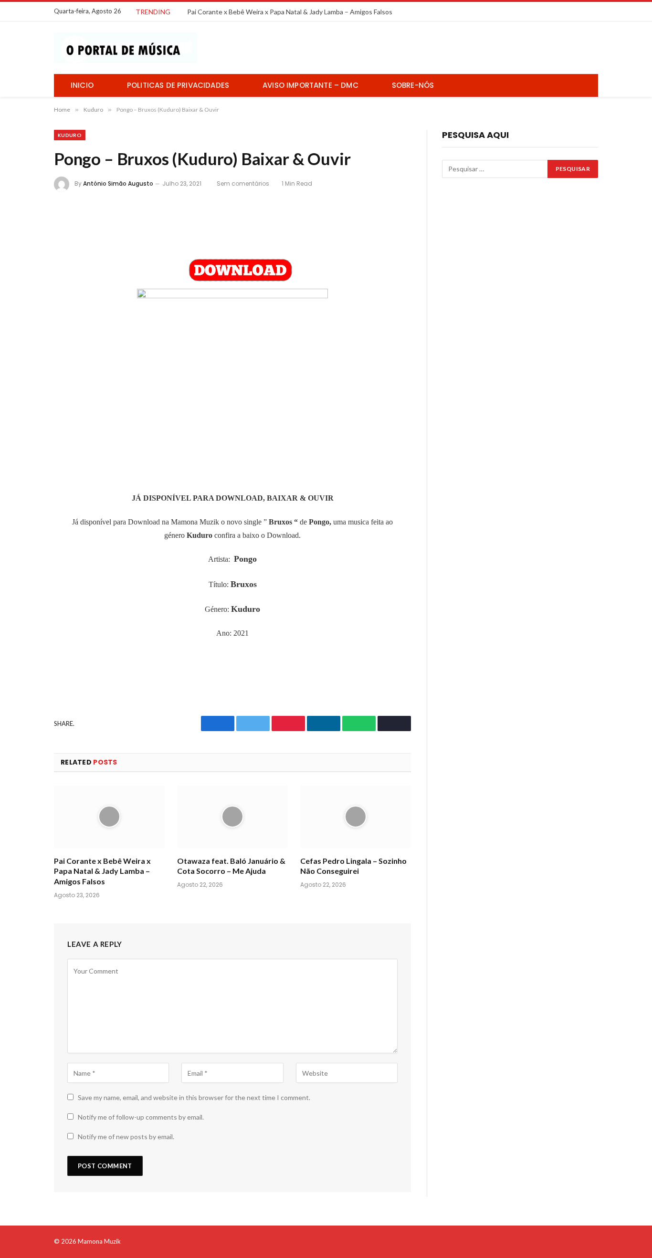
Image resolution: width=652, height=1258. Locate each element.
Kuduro (70, 135)
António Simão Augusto (118, 183)
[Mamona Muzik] (125, 48)
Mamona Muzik (99, 1241)
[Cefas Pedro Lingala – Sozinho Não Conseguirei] (355, 817)
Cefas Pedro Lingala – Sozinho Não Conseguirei (353, 866)
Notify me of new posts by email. (126, 1136)
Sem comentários (243, 183)
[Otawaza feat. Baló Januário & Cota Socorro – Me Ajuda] (232, 817)
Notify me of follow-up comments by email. (141, 1117)
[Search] (587, 85)
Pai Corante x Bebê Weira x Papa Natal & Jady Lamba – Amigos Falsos (289, 12)
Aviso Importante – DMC (310, 85)
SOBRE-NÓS (413, 85)
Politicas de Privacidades (178, 85)
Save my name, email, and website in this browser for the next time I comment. (194, 1097)
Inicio (82, 85)
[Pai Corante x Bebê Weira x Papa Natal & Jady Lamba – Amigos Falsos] (109, 817)
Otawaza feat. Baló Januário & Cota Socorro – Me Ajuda (231, 866)
